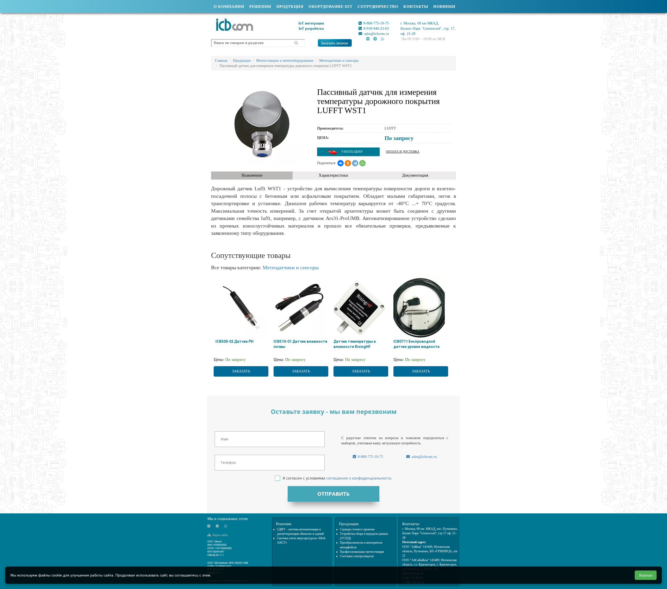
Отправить (333, 493)
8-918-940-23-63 (375, 28)
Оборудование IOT (330, 6)
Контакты (415, 6)
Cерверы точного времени (357, 529)
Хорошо (645, 575)
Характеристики (333, 175)
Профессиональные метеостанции (362, 552)
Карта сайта (220, 535)
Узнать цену (352, 152)
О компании (229, 6)
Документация (415, 175)
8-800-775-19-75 (375, 23)
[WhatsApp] (362, 163)
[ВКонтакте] (340, 163)
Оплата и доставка (402, 152)
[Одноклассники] (348, 163)
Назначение (252, 175)
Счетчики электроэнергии (357, 556)
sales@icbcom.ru (376, 34)
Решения (260, 6)
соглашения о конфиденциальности (358, 478)
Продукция (290, 6)
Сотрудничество (377, 6)
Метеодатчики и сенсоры (291, 267)
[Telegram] (355, 163)
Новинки (444, 6)
